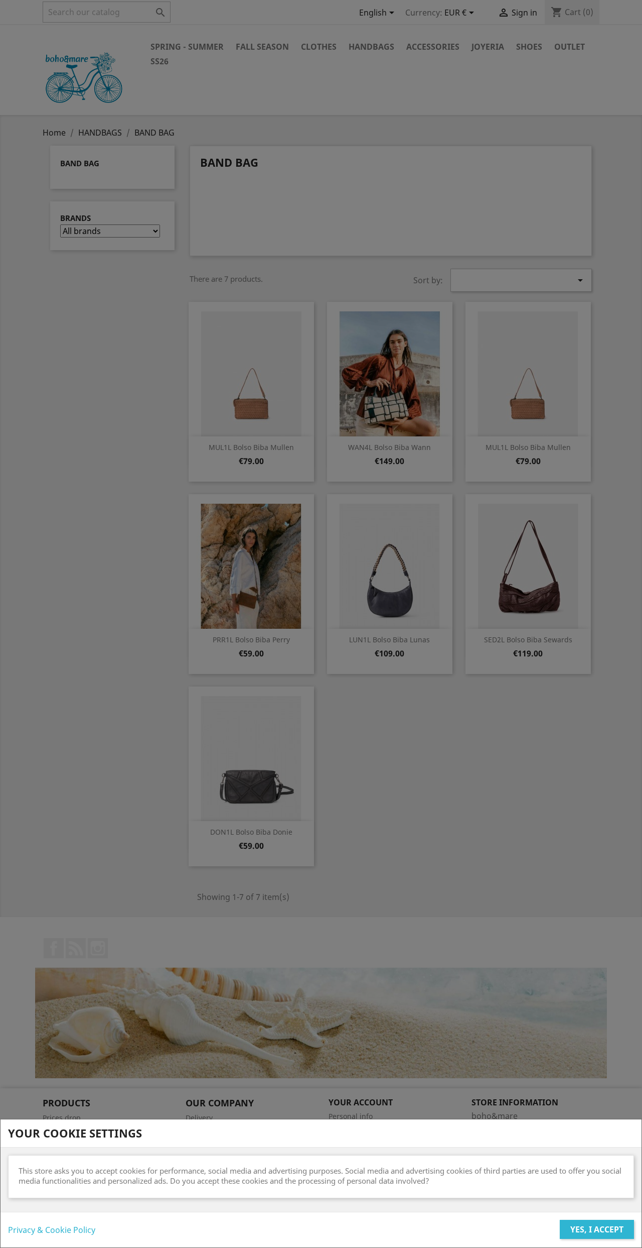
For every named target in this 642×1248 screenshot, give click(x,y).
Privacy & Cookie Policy (51, 1230)
